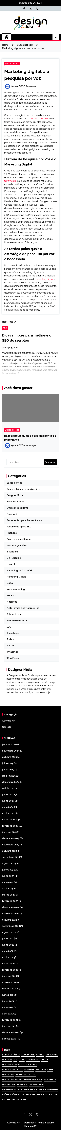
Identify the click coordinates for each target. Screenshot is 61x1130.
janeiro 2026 (9, 744)
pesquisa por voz (39, 118)
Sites (54, 1094)
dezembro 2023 (10, 838)
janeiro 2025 (8, 775)
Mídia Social (8, 1084)
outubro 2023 (9, 851)
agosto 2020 (9, 1038)
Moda (10, 583)
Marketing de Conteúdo (20, 570)
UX (8, 1099)
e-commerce (33, 1060)
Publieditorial (14, 614)
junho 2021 (8, 1001)
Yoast (24, 1099)
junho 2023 (8, 876)
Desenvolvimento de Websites (23, 489)
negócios (22, 1084)
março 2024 (8, 819)
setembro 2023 (10, 857)
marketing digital (44, 279)
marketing (8, 1075)
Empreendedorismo (17, 508)
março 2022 (8, 963)
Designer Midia (15, 495)
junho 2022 (8, 944)
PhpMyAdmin (9, 1089)
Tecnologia (13, 633)
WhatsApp (12, 652)
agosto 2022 (9, 932)
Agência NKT (9, 720)
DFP (15, 1060)
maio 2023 (7, 882)
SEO (5, 328)
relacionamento (48, 1089)
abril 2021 (7, 1013)
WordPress (13, 658)
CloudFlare (28, 1055)
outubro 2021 (9, 988)
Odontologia (36, 1084)
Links (50, 1070)
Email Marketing (16, 501)
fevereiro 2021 (10, 1020)
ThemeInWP (30, 1126)
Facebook (12, 514)
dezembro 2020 (10, 1032)
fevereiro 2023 (10, 901)
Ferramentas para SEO (19, 526)
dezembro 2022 (10, 907)
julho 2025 (7, 763)
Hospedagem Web (17, 545)
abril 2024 (7, 813)
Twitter (11, 645)
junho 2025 (8, 769)
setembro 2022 (10, 926)
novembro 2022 (10, 913)
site (47, 1094)
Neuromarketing (16, 589)
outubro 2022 (9, 919)
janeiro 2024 (9, 832)
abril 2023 (7, 888)
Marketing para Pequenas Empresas (22, 1079)
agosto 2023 (9, 863)
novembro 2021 (10, 982)
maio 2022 (7, 951)
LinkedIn (11, 564)
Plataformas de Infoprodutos (23, 608)
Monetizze (50, 1079)
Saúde (5, 1094)
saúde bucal (17, 1094)
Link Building (14, 558)
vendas (15, 1099)
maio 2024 (7, 807)
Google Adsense (27, 1065)
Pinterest (12, 601)
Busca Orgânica (11, 1055)
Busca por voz (12, 63)
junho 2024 (8, 800)
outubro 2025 (9, 757)
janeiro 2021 (8, 1026)
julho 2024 (8, 794)
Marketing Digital (16, 576)
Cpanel (40, 1055)
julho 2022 (7, 938)
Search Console (35, 1094)
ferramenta (10, 181)
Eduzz (44, 1060)
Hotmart (29, 1070)
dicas (22, 1060)
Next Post (7, 321)
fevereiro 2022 (10, 970)
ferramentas (9, 1065)
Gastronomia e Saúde (19, 539)
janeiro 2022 (9, 976)
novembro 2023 (10, 844)
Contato (6, 727)
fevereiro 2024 (10, 826)
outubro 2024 (9, 788)
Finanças (12, 533)
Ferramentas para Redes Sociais (24, 520)
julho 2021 (7, 995)
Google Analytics (12, 1070)
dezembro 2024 (10, 782)
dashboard (52, 1055)
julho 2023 (7, 869)
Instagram (12, 551)
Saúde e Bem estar (17, 620)
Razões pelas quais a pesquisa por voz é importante (30, 437)
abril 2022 (7, 957)
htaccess (40, 1070)
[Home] (6, 37)
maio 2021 (7, 1007)
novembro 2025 (10, 750)
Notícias (11, 595)
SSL (4, 1099)
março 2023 (8, 894)
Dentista (7, 1060)
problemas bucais (27, 1089)
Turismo (11, 639)
